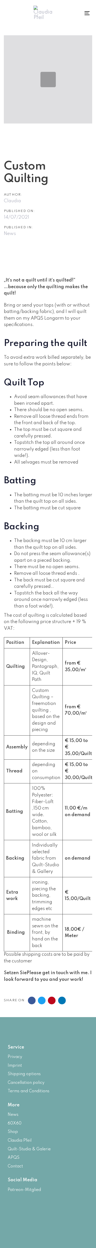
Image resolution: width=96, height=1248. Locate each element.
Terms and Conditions (28, 1091)
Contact (15, 1166)
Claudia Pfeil (19, 1141)
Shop (13, 1132)
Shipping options (24, 1074)
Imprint (15, 1066)
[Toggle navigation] (81, 13)
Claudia (12, 201)
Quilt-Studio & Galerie (29, 1149)
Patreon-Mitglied (24, 1190)
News (10, 233)
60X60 (15, 1123)
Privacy (15, 1057)
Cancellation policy (26, 1083)
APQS (13, 1158)
